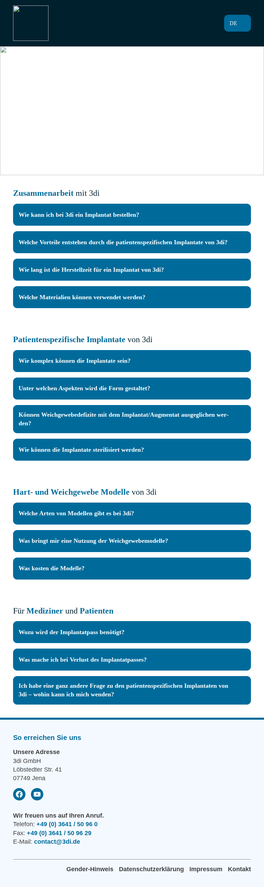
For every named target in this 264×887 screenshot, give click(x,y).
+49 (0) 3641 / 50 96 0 (67, 824)
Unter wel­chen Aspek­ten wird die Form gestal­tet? (84, 388)
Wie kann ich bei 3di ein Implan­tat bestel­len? (79, 214)
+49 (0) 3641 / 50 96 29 (59, 833)
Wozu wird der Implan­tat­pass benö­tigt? (71, 632)
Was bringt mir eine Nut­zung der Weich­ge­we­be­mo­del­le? (93, 540)
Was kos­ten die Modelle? (52, 568)
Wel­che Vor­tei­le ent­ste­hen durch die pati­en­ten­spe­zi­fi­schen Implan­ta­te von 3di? (123, 242)
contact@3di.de (57, 841)
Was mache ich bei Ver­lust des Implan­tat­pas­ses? (83, 659)
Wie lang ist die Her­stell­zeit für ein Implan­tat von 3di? (91, 269)
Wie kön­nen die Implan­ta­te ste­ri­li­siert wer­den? (81, 449)
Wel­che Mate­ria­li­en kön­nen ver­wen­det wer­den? (82, 297)
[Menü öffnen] (200, 23)
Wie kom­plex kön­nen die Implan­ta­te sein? (75, 360)
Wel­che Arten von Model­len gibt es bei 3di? (76, 513)
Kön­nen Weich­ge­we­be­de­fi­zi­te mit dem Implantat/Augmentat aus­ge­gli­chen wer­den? (124, 419)
